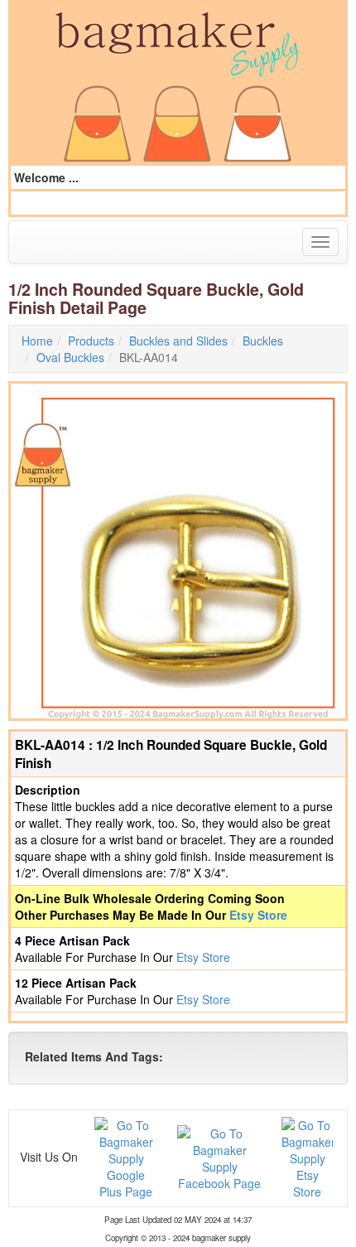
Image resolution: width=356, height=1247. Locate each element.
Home (37, 340)
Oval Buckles (70, 357)
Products (91, 340)
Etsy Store (258, 914)
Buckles (263, 340)
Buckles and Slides (178, 340)
